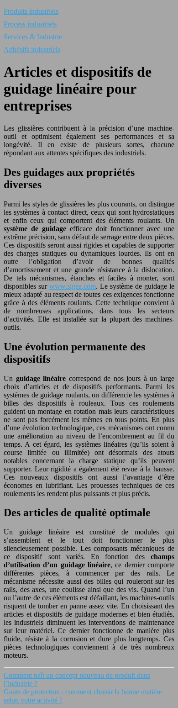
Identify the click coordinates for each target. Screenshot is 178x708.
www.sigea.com (72, 286)
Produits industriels (31, 11)
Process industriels (30, 24)
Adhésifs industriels (32, 49)
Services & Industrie (33, 37)
